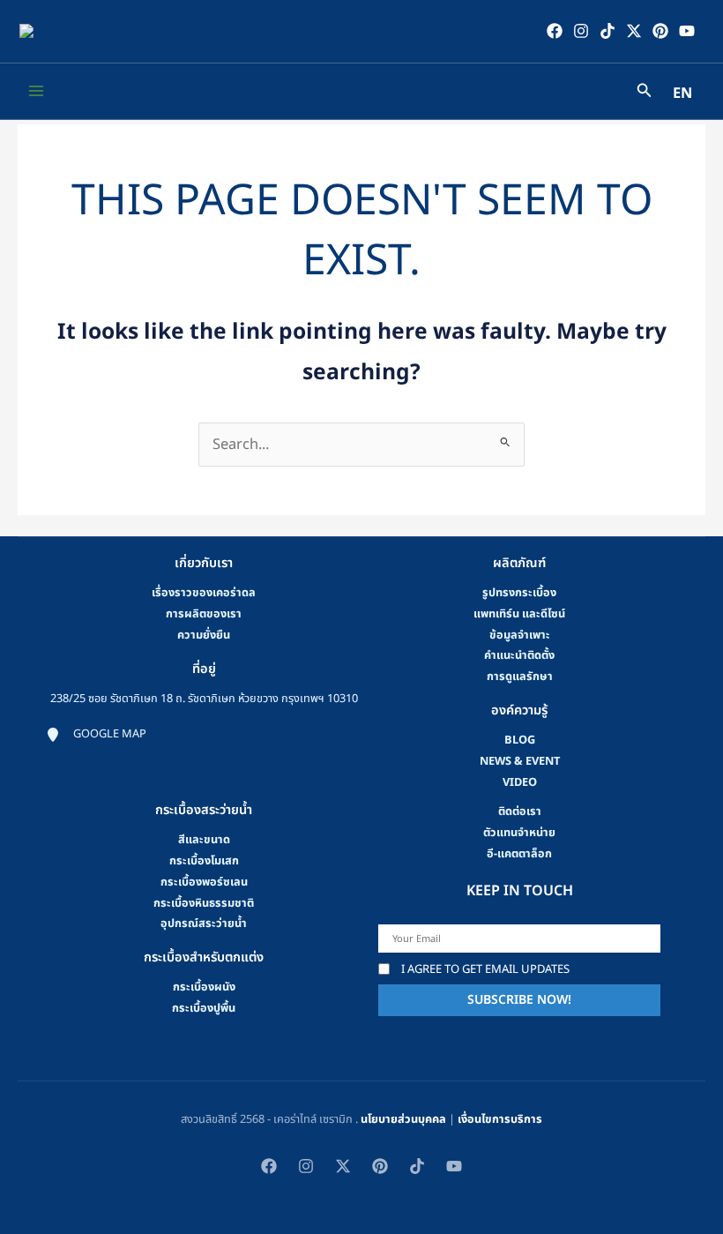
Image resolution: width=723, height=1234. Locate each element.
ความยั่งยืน (203, 635)
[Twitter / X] (634, 31)
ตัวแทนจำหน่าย (519, 832)
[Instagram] (581, 31)
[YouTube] (687, 31)
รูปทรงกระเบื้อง (519, 593)
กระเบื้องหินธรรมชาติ (203, 903)
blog (519, 740)
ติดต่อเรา (519, 811)
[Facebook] (555, 31)
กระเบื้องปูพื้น (203, 1008)
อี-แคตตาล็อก (519, 854)
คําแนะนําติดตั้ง (519, 655)
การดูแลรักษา (520, 676)
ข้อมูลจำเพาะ (519, 635)
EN (682, 93)
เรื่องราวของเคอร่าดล (204, 593)
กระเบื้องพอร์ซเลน (204, 882)
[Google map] (96, 734)
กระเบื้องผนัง (204, 987)
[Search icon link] (644, 93)
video (520, 782)
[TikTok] (607, 31)
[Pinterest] (660, 31)
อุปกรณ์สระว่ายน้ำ (203, 923)
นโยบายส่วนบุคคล (403, 1119)
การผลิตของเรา (204, 614)
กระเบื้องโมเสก (204, 861)
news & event (520, 761)
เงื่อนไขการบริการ (500, 1119)
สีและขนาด (204, 840)
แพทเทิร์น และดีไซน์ (519, 614)
